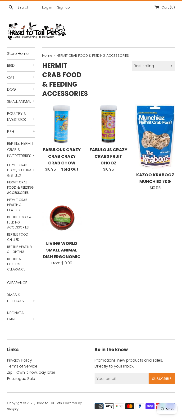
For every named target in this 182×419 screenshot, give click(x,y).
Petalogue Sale (21, 378)
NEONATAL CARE (21, 316)
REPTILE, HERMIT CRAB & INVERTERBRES (21, 149)
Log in (47, 7)
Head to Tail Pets (49, 403)
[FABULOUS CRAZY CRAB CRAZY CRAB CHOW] (62, 124)
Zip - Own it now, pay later (31, 372)
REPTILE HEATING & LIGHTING (19, 249)
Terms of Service (22, 366)
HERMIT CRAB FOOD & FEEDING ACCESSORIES (20, 187)
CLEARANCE (17, 282)
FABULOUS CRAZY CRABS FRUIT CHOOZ (108, 156)
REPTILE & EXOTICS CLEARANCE (16, 264)
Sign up (63, 7)
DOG (21, 89)
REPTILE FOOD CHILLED (17, 237)
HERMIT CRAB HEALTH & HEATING (17, 205)
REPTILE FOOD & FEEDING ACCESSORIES (19, 222)
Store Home (18, 53)
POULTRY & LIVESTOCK (21, 116)
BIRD (21, 65)
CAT (21, 77)
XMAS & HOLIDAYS (21, 298)
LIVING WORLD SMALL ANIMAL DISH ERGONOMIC (62, 250)
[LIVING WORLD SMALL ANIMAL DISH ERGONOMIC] (62, 218)
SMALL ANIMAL (21, 101)
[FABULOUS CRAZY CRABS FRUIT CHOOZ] (108, 124)
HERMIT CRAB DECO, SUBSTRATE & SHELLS (21, 170)
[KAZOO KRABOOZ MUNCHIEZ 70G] (155, 136)
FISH (21, 131)
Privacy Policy (19, 360)
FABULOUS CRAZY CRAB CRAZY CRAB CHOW (62, 156)
